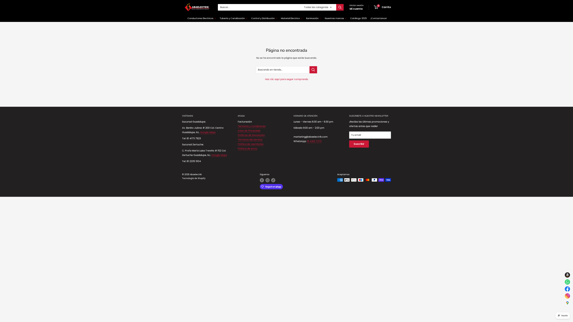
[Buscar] (340, 7)
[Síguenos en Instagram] (267, 180)
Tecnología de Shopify (193, 178)
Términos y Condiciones (252, 126)
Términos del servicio (250, 139)
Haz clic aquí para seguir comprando (286, 79)
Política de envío (247, 148)
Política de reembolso (251, 144)
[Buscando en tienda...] (313, 69)
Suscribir (359, 144)
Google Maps (208, 132)
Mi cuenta (356, 9)
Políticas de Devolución (251, 135)
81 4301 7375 (314, 141)
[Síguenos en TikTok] (273, 180)
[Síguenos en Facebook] (262, 180)
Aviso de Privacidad (249, 130)
